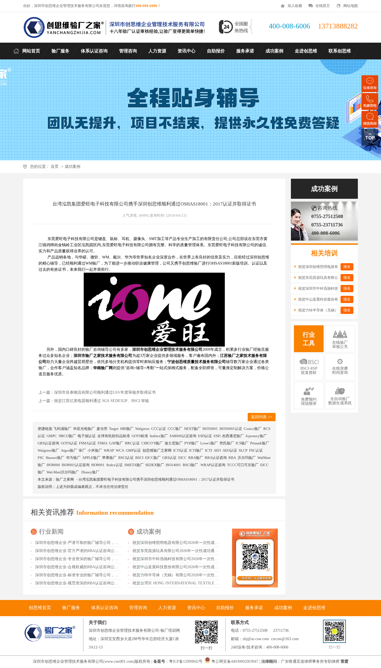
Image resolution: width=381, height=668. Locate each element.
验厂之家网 (65, 479)
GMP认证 (133, 450)
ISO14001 (173, 465)
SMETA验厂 (134, 465)
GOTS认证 (69, 443)
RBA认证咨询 (216, 458)
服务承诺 (254, 607)
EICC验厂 (153, 458)
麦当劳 (102, 429)
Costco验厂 (253, 429)
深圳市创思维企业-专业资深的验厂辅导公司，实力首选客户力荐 (90, 559)
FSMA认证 (87, 443)
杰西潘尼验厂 (233, 436)
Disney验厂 (90, 472)
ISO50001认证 (231, 429)
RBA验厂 (195, 458)
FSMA (102, 443)
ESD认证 (205, 436)
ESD (217, 436)
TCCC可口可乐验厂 (243, 465)
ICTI (208, 450)
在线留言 (322, 6)
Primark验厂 (259, 443)
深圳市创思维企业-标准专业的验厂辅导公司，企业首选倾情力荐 (90, 575)
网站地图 (350, 6)
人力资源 (167, 607)
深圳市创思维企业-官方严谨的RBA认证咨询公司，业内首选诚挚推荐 (94, 551)
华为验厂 (73, 458)
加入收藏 (295, 6)
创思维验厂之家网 (157, 450)
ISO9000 (53, 465)
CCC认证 (158, 429)
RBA (232, 458)
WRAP (109, 450)
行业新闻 (51, 531)
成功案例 (72, 166)
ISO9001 (98, 465)
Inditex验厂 (159, 436)
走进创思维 (314, 607)
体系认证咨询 (104, 607)
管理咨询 (138, 607)
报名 (347, 267)
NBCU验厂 (67, 436)
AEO (217, 450)
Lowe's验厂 (209, 443)
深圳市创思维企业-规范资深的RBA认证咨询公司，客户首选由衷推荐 (94, 583)
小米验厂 (95, 450)
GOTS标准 (140, 436)
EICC (182, 458)
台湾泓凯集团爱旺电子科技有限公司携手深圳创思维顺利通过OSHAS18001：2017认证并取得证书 (156, 479)
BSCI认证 (126, 458)
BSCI (139, 458)
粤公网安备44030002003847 (234, 661)
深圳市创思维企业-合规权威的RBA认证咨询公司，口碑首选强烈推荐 (94, 567)
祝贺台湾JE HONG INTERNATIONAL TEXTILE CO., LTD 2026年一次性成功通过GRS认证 (209, 583)
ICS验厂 (242, 443)
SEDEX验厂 (154, 465)
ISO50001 (210, 429)
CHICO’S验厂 (152, 443)
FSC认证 (256, 450)
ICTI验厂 (196, 450)
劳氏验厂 (227, 443)
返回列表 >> (261, 417)
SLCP (243, 450)
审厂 (82, 450)
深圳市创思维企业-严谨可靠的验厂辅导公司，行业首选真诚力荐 (90, 543)
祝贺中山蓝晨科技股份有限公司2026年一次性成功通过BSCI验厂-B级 (191, 567)
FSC (41, 458)
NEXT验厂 (192, 429)
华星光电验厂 (84, 429)
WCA (120, 450)
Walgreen (142, 429)
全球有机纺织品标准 (113, 436)
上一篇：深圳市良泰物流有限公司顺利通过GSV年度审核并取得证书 (97, 392)
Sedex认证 (114, 465)
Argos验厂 (69, 450)
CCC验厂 (175, 429)
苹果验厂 (109, 458)
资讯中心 (196, 607)
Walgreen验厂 (48, 450)
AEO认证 (230, 450)
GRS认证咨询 (48, 443)
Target (114, 429)
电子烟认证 (87, 436)
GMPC (52, 436)
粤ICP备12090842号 (186, 661)
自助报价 (225, 607)
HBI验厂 (127, 429)
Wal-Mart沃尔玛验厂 (63, 472)
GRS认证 (169, 458)
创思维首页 (40, 607)
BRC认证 (132, 443)
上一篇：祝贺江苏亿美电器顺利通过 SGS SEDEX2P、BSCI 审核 (93, 401)
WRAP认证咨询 (213, 465)
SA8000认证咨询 (183, 436)
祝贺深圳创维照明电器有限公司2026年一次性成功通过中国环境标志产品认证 (198, 543)
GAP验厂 (116, 443)
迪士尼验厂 (174, 443)
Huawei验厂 (55, 458)
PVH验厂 (191, 443)
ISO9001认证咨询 (76, 465)
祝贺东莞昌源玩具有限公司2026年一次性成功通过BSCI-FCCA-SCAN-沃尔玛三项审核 (205, 551)
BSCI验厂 (191, 465)
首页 (55, 166)
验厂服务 (71, 607)
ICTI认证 (180, 450)
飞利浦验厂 (62, 429)
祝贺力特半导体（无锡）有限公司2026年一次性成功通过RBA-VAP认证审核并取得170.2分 (209, 575)
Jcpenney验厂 (256, 436)
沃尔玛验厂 (247, 458)
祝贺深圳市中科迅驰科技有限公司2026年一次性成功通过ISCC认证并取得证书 (199, 559)
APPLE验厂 (91, 458)
